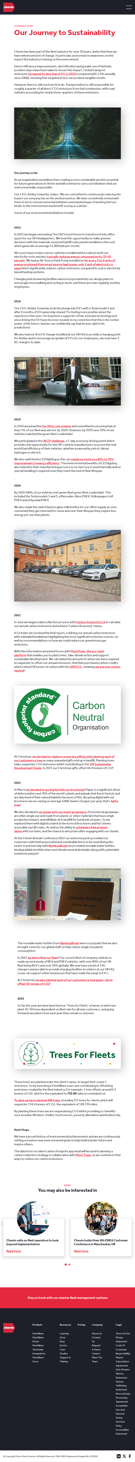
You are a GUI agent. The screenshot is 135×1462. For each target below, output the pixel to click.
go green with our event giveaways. (63, 812)
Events (63, 1345)
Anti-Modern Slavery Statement (123, 1373)
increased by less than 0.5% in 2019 (52, 74)
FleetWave (38, 1333)
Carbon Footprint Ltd (90, 622)
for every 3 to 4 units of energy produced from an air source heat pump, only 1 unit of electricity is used (64, 264)
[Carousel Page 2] (69, 1265)
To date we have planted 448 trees (37, 1100)
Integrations (38, 1353)
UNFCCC (76, 667)
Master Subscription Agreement (122, 1361)
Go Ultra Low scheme (56, 426)
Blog (62, 1341)
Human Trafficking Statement (121, 1385)
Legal (119, 1324)
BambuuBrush (58, 846)
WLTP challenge (53, 441)
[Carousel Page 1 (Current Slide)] (66, 1265)
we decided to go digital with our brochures (55, 790)
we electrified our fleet (42, 958)
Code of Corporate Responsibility (123, 1349)
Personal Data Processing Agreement (123, 1397)
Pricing (81, 1324)
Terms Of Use (123, 1333)
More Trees (83, 1155)
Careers (96, 1353)
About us (97, 1333)
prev (2, 1224)
